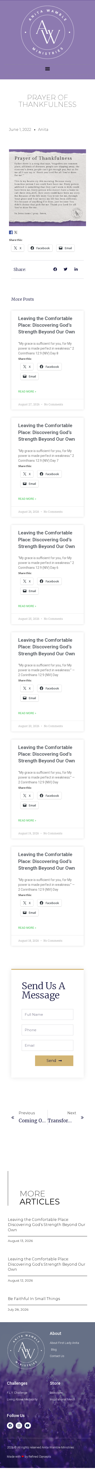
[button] (47, 68)
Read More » (27, 391)
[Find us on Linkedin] (20, 232)
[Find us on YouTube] (30, 232)
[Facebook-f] (10, 1425)
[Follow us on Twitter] (16, 232)
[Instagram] (19, 1425)
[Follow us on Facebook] (11, 232)
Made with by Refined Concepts (29, 1456)
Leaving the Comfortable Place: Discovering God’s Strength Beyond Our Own (46, 325)
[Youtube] (27, 1425)
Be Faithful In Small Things (34, 1299)
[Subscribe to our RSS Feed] (25, 232)
